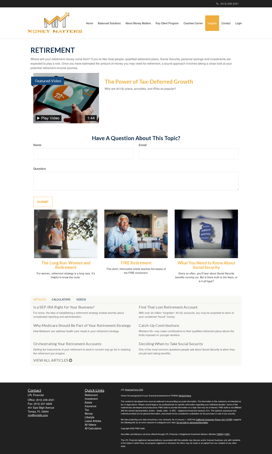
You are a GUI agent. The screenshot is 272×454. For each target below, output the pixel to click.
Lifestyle (89, 417)
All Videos (90, 424)
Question (39, 169)
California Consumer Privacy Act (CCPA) (214, 419)
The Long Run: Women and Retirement (65, 265)
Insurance (90, 406)
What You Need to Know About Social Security (206, 265)
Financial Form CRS (134, 389)
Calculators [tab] (61, 299)
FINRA (220, 434)
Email (143, 145)
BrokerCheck (185, 395)
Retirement (91, 395)
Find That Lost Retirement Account (168, 307)
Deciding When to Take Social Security (171, 343)
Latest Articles (93, 421)
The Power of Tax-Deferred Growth (149, 81)
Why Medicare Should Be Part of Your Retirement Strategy (82, 325)
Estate (88, 402)
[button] (109, 23)
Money (89, 413)
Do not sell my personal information (192, 422)
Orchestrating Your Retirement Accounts (67, 343)
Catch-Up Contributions (159, 325)
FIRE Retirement (136, 262)
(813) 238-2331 (229, 3)
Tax (87, 410)
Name (37, 145)
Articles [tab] (39, 299)
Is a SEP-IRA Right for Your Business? (63, 307)
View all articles (51, 360)
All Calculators (93, 428)
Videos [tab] (81, 299)
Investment (91, 398)
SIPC (227, 434)
